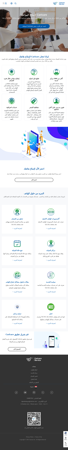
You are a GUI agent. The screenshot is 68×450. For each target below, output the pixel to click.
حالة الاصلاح (34, 379)
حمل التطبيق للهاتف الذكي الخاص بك (34, 427)
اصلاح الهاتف (34, 370)
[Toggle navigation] (3, 3)
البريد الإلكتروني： (34, 401)
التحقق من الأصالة (34, 382)
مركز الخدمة (34, 373)
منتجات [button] (34, 366)
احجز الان (34, 180)
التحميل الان (16, 349)
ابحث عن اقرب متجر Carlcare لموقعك (34, 26)
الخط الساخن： (34, 398)
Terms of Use (38, 437)
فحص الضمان (34, 376)
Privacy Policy (29, 437)
